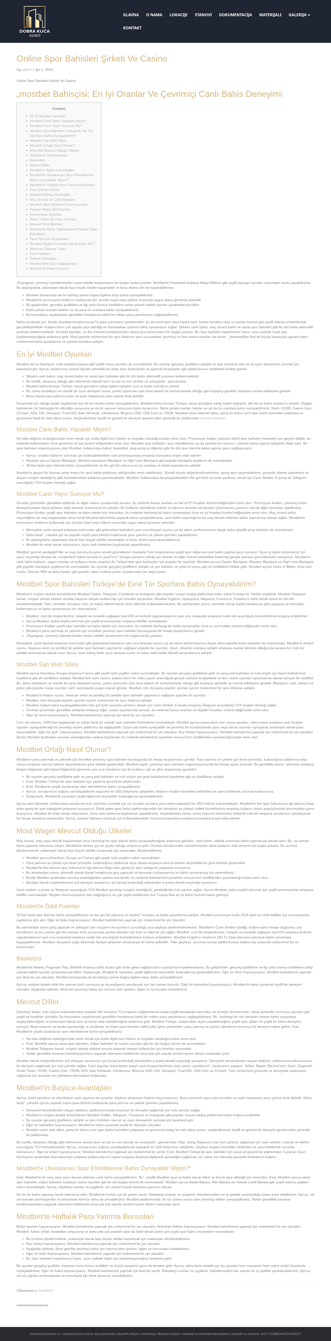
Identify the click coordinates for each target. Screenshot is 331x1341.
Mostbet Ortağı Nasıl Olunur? (52, 145)
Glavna (131, 14)
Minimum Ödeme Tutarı (48, 249)
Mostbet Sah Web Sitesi (48, 140)
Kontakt (132, 28)
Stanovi (203, 14)
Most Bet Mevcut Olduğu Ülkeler (54, 150)
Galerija (298, 14)
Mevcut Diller (40, 165)
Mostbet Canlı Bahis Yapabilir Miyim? (58, 121)
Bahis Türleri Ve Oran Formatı (53, 219)
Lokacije (179, 14)
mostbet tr (46, 1290)
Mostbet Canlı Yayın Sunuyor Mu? (56, 126)
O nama (154, 14)
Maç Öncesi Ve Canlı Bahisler (52, 200)
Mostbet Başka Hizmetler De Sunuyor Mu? (62, 244)
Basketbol (37, 160)
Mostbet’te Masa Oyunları (49, 268)
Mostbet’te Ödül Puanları (49, 155)
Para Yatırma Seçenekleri (49, 239)
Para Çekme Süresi (45, 190)
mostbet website (212, 418)
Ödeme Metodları (43, 258)
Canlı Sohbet (40, 254)
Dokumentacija (235, 14)
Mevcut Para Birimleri (46, 224)
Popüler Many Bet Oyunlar (50, 209)
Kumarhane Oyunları (46, 214)
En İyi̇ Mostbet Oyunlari (47, 116)
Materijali (270, 14)
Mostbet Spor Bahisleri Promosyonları (59, 204)
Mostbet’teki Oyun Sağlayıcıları (53, 263)
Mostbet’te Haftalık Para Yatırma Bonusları (62, 185)
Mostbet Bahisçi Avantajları (50, 194)
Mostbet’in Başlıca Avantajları (52, 170)
